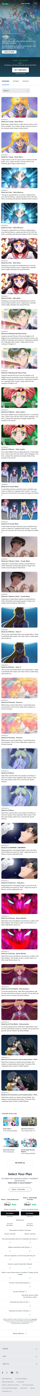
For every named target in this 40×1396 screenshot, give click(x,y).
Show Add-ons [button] (18, 1333)
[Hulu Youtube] (13, 1372)
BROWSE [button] (5, 1348)
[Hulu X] (8, 1372)
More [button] (15, 43)
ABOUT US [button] (6, 1364)
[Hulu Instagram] (17, 1372)
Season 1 (6, 90)
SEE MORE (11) (20, 1163)
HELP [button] (4, 1356)
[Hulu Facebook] (4, 1372)
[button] (5, 80)
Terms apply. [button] (34, 1319)
